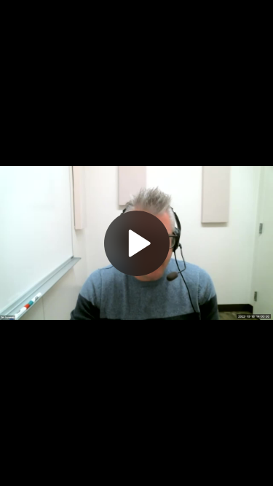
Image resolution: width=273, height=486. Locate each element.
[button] (137, 243)
